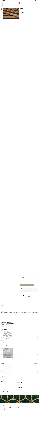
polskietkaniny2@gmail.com (3, 326)
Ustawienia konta (18, 406)
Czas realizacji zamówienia (26, 406)
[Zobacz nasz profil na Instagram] (4, 0)
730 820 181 (3, 407)
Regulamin (14, 400)
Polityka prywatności (33, 406)
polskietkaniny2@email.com (8, 326)
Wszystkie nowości (36, 363)
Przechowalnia (18, 407)
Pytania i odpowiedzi (11, 406)
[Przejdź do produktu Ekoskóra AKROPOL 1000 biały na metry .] (7, 369)
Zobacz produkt (6, 343)
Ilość (20, 282)
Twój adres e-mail (12, 398)
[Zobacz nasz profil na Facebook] (3, 0)
